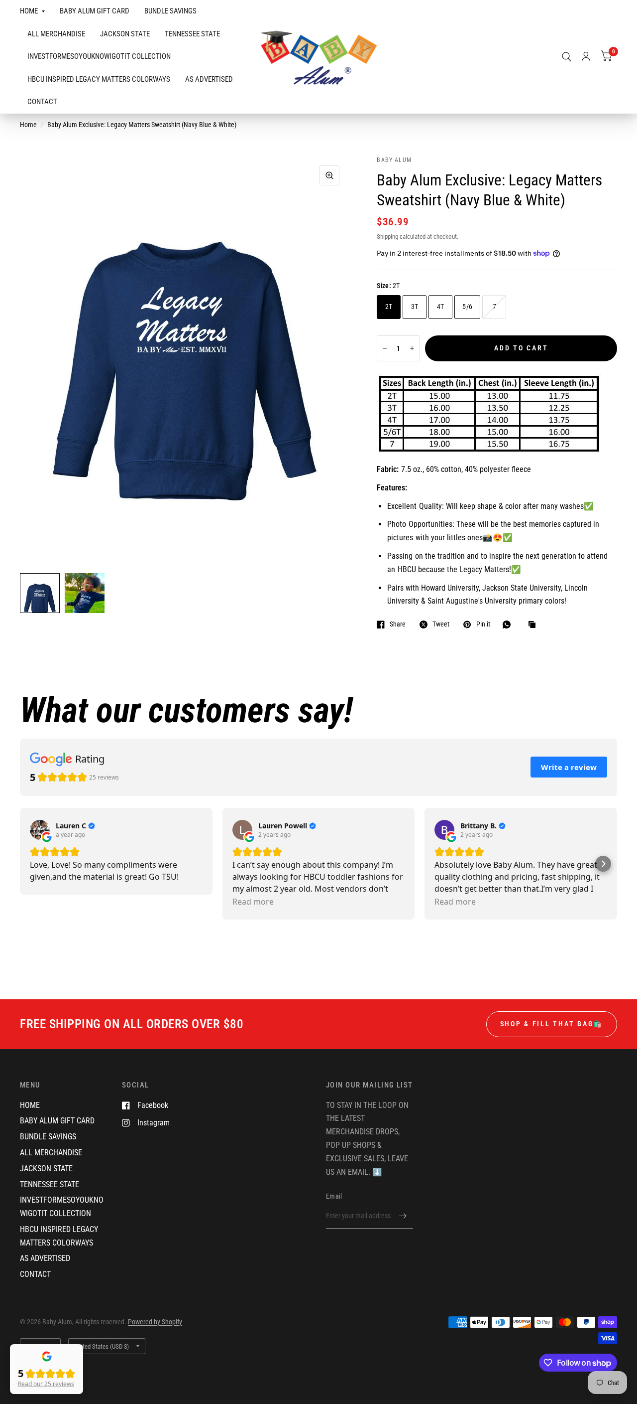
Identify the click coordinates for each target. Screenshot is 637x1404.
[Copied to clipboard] (534, 625)
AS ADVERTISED (209, 79)
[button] (603, 864)
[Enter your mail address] (403, 1216)
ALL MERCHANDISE (56, 33)
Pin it (483, 624)
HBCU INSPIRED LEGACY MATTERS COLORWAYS (98, 79)
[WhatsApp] (509, 624)
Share (398, 624)
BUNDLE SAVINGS (170, 10)
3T (415, 307)
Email (334, 1196)
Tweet (440, 624)
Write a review (569, 767)
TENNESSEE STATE (192, 33)
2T (389, 307)
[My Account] (586, 57)
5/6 (467, 307)
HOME (29, 10)
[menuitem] (36, 11)
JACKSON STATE (125, 33)
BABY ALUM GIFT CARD (94, 10)
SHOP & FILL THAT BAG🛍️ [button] (551, 1024)
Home (28, 125)
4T (440, 307)
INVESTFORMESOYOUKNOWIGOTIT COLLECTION (99, 56)
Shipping (387, 236)
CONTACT (42, 101)
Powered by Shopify (155, 1322)
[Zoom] (329, 175)
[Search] (566, 57)
